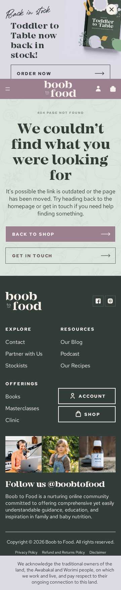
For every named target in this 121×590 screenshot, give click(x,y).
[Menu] (7, 89)
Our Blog (71, 341)
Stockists (16, 365)
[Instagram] (110, 301)
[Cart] (113, 88)
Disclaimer (97, 552)
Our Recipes (75, 365)
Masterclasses (22, 408)
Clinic (12, 420)
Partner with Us (23, 353)
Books (12, 396)
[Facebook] (98, 301)
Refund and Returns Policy (63, 552)
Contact (15, 341)
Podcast (70, 353)
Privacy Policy (26, 552)
